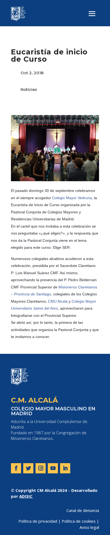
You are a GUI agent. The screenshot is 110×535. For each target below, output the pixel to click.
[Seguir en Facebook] (16, 468)
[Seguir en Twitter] (28, 468)
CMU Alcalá (58, 301)
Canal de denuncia (82, 510)
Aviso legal (89, 527)
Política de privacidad (37, 521)
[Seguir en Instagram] (41, 468)
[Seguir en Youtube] (53, 468)
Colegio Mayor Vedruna (72, 198)
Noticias (29, 89)
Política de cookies (79, 521)
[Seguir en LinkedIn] (65, 468)
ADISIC (26, 496)
